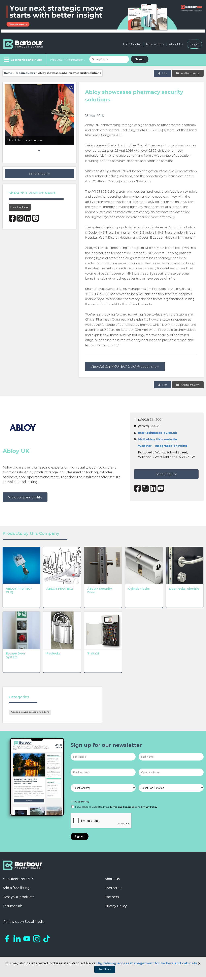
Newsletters (155, 44)
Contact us (113, 888)
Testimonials (12, 906)
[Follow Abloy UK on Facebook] (137, 488)
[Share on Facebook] (12, 218)
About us (112, 879)
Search (139, 59)
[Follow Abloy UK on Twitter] (145, 488)
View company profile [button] (25, 497)
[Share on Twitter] (20, 218)
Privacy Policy (80, 801)
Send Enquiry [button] (39, 173)
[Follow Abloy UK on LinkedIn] (153, 488)
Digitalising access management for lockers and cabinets (146, 963)
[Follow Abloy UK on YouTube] (161, 488)
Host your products (18, 897)
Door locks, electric (184, 588)
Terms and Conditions (123, 807)
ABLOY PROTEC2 (59, 588)
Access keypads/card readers (30, 712)
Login (194, 44)
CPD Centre (132, 44)
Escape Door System (15, 655)
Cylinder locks (139, 588)
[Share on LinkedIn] (27, 218)
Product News (25, 73)
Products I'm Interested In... (67, 59)
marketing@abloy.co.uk (157, 433)
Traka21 (93, 653)
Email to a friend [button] (19, 207)
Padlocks (53, 653)
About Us (176, 44)
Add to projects (189, 73)
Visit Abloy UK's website (157, 439)
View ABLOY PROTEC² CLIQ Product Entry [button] (125, 366)
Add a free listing (16, 888)
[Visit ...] (21, 565)
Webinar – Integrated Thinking (162, 446)
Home (8, 73)
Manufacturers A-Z (18, 879)
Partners (112, 897)
